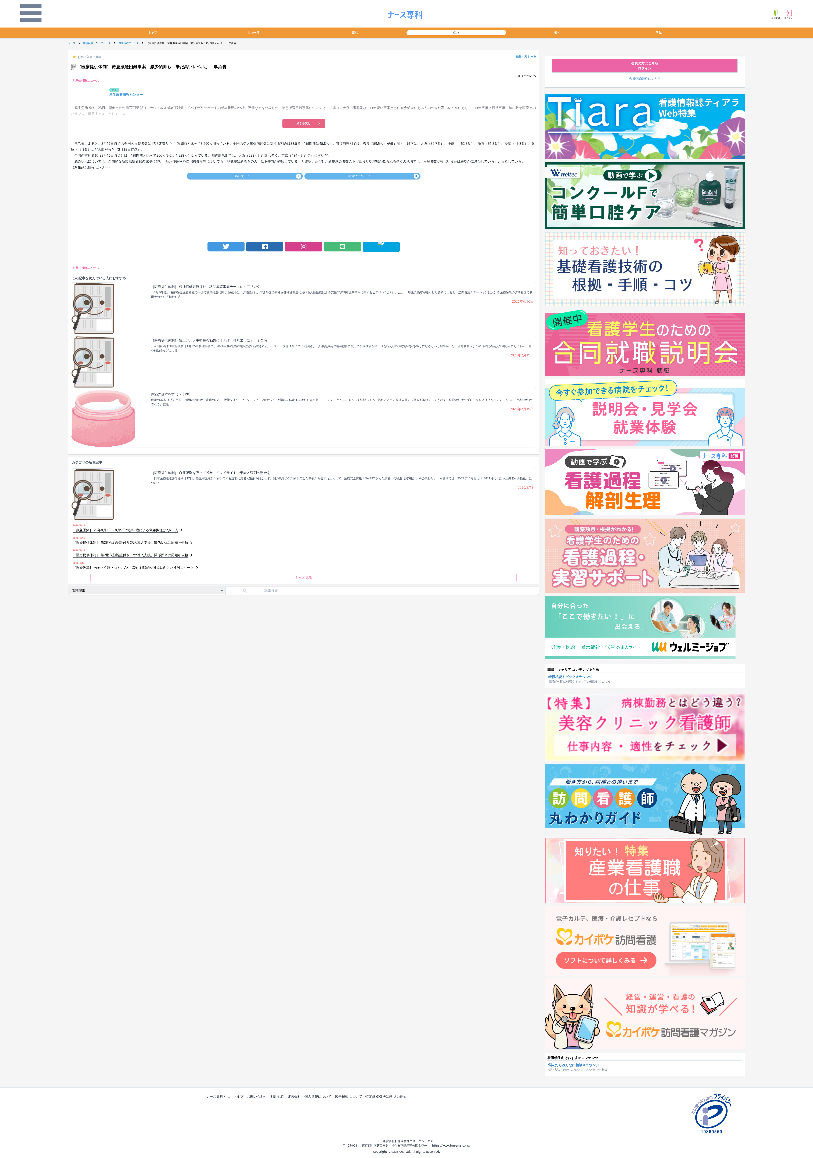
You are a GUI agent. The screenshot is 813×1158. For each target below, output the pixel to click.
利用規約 (277, 1096)
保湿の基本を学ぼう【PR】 (171, 394)
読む (355, 32)
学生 (659, 32)
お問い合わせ (257, 1096)
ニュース (106, 43)
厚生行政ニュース (129, 43)
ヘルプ (238, 1096)
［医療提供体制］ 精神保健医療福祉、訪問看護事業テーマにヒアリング (205, 286)
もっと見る (303, 577)
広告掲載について (348, 1096)
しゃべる (254, 32)
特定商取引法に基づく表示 (385, 1096)
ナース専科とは (218, 1096)
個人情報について (318, 1096)
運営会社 (294, 1096)
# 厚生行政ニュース (86, 80)
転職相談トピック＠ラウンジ (570, 676)
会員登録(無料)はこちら (645, 78)
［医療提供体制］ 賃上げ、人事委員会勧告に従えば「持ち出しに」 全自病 (209, 340)
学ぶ (456, 33)
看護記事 (88, 43)
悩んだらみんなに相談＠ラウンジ (573, 1065)
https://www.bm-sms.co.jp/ (451, 1145)
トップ (152, 32)
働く (557, 32)
